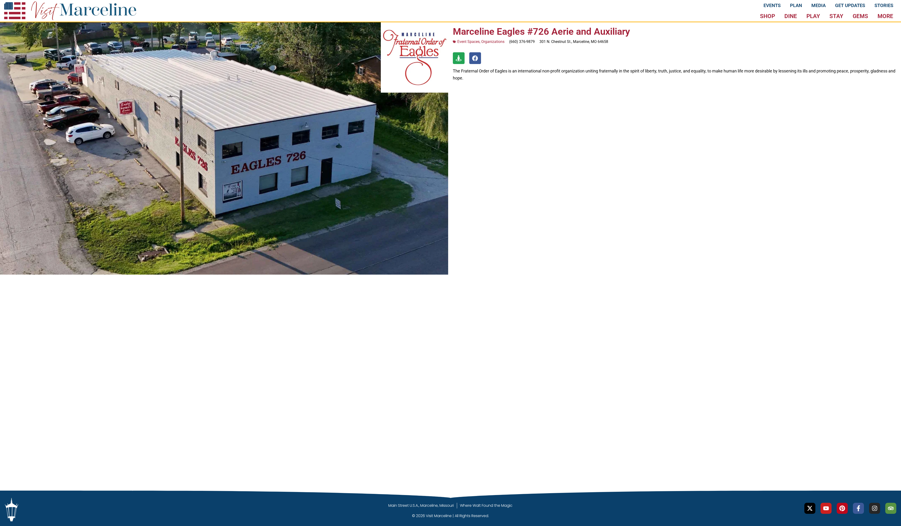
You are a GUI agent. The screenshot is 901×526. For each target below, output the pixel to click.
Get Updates (850, 5)
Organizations (492, 41)
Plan (796, 5)
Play (813, 16)
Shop (767, 16)
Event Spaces (468, 41)
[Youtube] (826, 508)
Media (818, 5)
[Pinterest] (842, 508)
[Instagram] (874, 508)
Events (772, 5)
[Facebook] (475, 58)
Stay (836, 16)
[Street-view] (459, 58)
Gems (860, 16)
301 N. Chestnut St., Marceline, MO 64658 (573, 41)
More (885, 16)
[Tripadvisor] (890, 508)
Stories (883, 5)
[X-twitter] (809, 508)
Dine (790, 16)
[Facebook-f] (858, 508)
